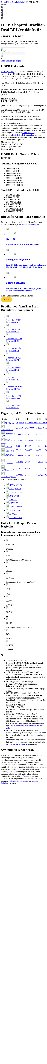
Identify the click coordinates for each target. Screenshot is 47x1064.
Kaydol (6, 299)
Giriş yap (5, 773)
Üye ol (11, 773)
